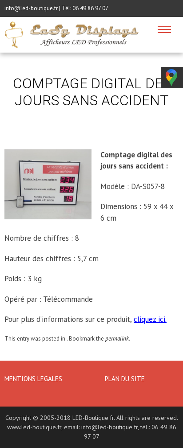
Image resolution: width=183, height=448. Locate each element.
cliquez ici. (150, 319)
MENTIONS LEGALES (34, 378)
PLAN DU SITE (125, 378)
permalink (117, 338)
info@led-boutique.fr (109, 427)
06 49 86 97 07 (90, 8)
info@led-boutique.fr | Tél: (38, 8)
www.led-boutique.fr (34, 427)
